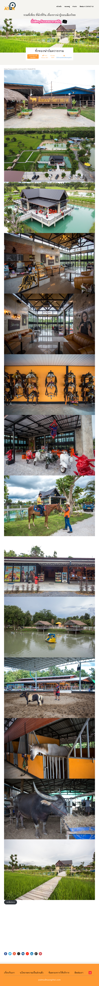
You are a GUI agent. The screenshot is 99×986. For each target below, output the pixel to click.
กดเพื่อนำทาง (10, 902)
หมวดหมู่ (67, 6)
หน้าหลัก (59, 6)
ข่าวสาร (75, 6)
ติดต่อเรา (79, 972)
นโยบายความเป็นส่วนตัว (31, 972)
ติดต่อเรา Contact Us (86, 6)
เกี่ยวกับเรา (9, 972)
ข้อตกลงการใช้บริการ (59, 972)
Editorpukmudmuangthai (64, 57)
